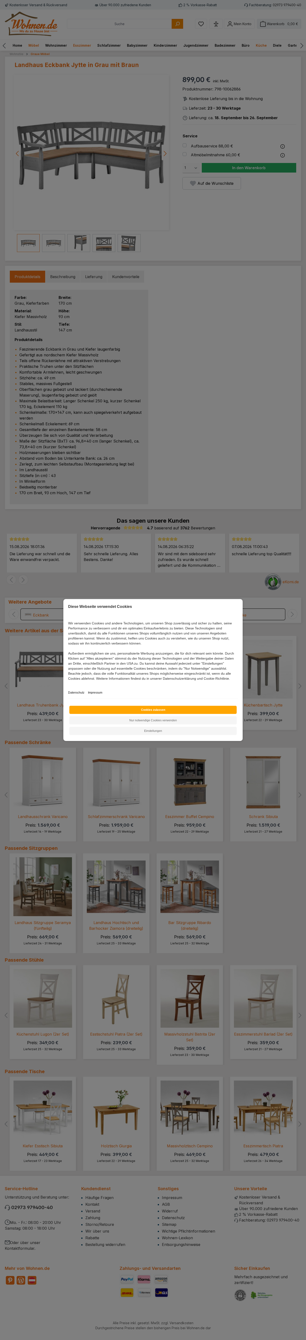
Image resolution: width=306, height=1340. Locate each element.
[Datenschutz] (68, 684)
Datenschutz (76, 692)
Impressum (95, 692)
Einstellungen (153, 731)
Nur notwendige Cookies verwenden (153, 720)
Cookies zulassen (153, 710)
